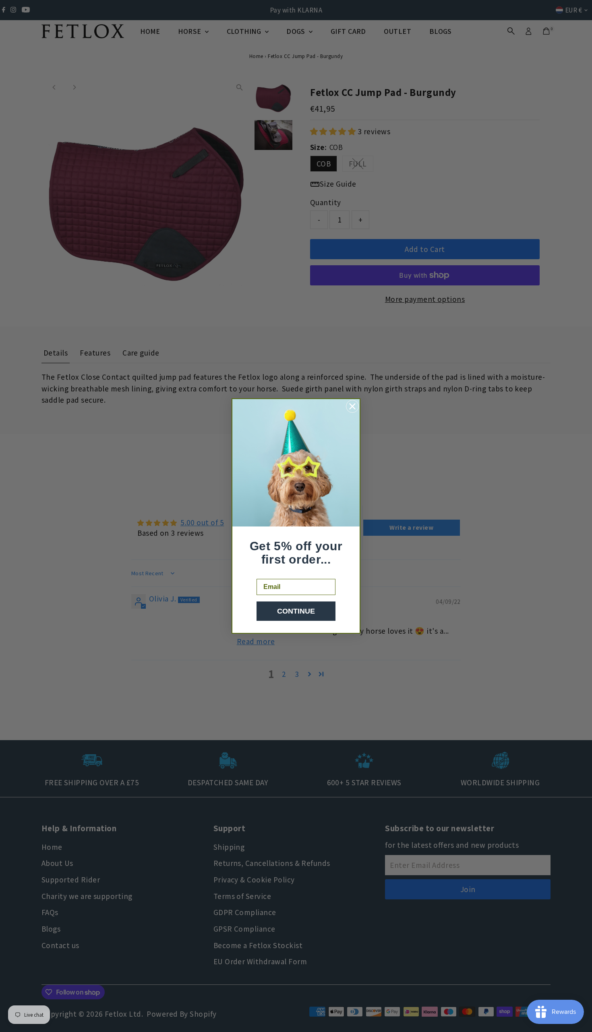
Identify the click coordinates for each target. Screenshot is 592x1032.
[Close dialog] (352, 406)
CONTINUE (296, 611)
